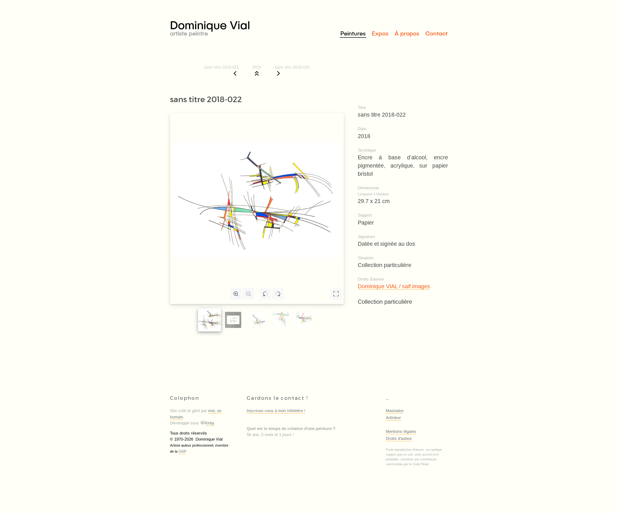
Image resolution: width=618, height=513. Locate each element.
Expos (380, 33)
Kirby (209, 423)
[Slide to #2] (257, 320)
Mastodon (394, 410)
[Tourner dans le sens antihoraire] (265, 294)
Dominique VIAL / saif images (394, 286)
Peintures (353, 33)
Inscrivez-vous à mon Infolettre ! (276, 410)
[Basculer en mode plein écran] (336, 294)
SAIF (182, 451)
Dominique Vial (210, 27)
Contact (436, 33)
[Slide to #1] (209, 319)
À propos (407, 33)
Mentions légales (401, 431)
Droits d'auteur (399, 438)
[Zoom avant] (236, 294)
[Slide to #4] (304, 320)
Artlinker (393, 417)
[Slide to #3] (280, 320)
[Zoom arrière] (248, 294)
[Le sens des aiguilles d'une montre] (278, 294)
